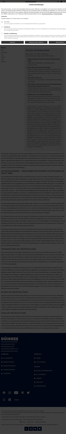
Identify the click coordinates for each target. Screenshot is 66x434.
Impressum (4, 16)
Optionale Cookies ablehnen (36, 42)
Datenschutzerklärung (47, 13)
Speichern (12, 42)
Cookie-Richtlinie (58, 13)
